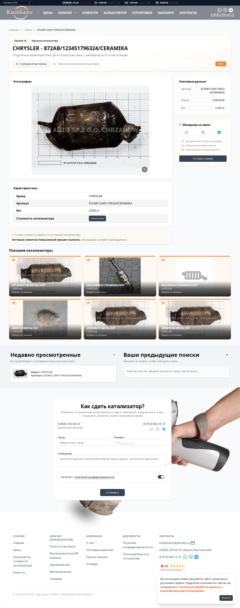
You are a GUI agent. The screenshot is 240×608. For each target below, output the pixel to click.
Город (61, 437)
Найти (221, 63)
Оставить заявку (203, 158)
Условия (92, 564)
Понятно (226, 597)
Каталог (65, 13)
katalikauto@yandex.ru (174, 543)
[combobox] (17, 3)
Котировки (142, 13)
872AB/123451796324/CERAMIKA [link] (56, 30)
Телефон (119, 437)
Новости (90, 13)
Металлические (60, 572)
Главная (14, 30)
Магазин (166, 13)
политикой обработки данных (199, 587)
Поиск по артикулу (62, 546)
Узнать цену (97, 218)
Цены (48, 13)
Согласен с (88, 477)
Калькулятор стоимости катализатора (22, 561)
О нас (90, 543)
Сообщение (65, 453)
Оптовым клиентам (99, 550)
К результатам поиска (33, 63)
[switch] (161, 477)
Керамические (60, 565)
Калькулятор (115, 13)
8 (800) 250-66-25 (222, 15)
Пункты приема (97, 557)
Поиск (28, 30)
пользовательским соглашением (181, 591)
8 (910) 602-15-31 (154, 424)
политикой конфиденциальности (94, 477)
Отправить (112, 492)
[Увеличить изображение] (144, 169)
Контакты (188, 13)
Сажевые (56, 579)
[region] (90, 130)
